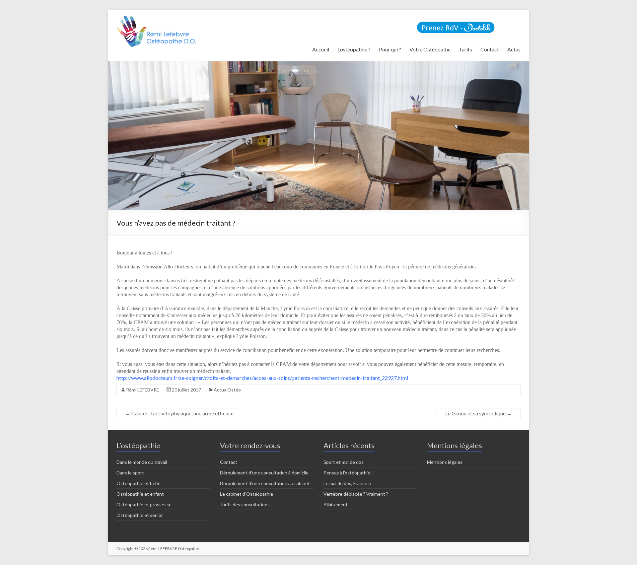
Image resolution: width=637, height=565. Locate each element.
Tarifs (465, 49)
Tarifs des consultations (245, 504)
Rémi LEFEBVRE (142, 389)
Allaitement (335, 504)
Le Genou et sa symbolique (478, 413)
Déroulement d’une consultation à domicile (264, 472)
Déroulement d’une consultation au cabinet (265, 483)
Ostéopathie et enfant (140, 494)
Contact (489, 49)
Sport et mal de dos (343, 462)
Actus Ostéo (227, 389)
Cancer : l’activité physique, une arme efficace (179, 413)
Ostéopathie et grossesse (144, 504)
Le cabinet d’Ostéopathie (246, 494)
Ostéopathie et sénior (139, 515)
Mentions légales (444, 462)
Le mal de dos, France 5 (347, 483)
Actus (514, 49)
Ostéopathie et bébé (138, 483)
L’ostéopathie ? (354, 49)
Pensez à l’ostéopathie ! (348, 472)
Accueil (320, 49)
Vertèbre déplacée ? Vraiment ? (355, 494)
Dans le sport (130, 472)
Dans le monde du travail (141, 462)
